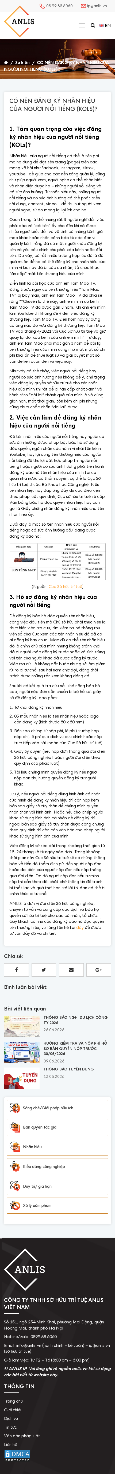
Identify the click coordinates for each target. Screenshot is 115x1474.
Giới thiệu (13, 1409)
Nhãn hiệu (32, 1147)
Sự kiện (22, 62)
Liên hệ (10, 1444)
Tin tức (10, 1427)
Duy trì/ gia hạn (37, 1186)
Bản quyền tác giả (39, 1127)
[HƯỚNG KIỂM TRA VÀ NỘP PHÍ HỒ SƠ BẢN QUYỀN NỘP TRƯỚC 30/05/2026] (22, 1061)
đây (80, 927)
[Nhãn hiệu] (15, 1147)
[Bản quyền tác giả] (15, 1127)
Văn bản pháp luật (22, 1435)
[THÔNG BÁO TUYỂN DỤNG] (22, 1087)
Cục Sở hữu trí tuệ (65, 586)
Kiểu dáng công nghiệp (44, 1166)
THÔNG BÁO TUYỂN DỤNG (69, 1069)
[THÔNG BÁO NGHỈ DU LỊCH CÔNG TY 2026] (22, 1035)
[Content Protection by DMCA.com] (17, 1461)
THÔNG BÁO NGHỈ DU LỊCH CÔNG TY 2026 (76, 1020)
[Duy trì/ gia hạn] (15, 1186)
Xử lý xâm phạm (37, 1205)
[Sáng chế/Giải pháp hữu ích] (15, 1108)
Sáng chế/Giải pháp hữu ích (48, 1108)
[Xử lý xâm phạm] (15, 1206)
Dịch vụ (11, 1418)
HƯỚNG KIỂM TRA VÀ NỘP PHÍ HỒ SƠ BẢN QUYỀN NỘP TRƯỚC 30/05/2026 (75, 1048)
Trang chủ (13, 1401)
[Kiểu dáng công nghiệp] (15, 1166)
